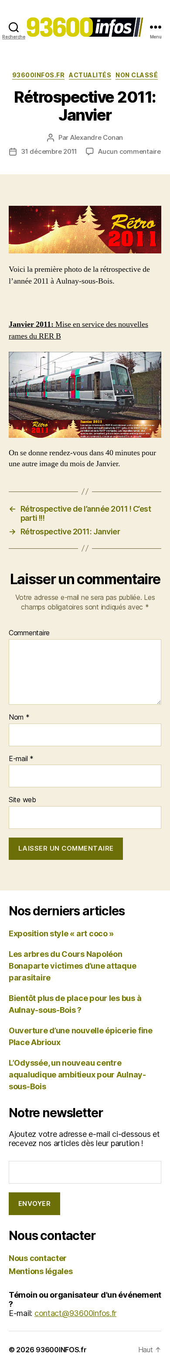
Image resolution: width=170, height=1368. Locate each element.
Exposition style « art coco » (61, 933)
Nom (19, 717)
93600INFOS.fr (38, 75)
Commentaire (29, 633)
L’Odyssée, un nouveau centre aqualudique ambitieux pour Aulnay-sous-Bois (77, 1074)
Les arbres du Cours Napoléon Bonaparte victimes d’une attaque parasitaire (72, 965)
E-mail (21, 759)
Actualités (90, 75)
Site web (22, 800)
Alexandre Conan (96, 137)
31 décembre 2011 (49, 151)
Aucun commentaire (129, 151)
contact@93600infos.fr (75, 1313)
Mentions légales (41, 1271)
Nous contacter (38, 1258)
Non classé (137, 75)
